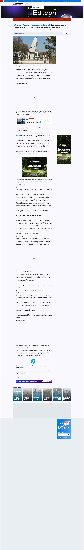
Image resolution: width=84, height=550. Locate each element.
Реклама (62, 3)
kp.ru (51, 370)
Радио (57, 3)
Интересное (21, 377)
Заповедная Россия (56, 19)
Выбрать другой (38, 7)
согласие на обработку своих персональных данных (63, 437)
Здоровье (46, 1)
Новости (19, 19)
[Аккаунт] (82, 1)
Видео (10, 1)
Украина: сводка (34, 19)
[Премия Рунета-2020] (27, 4)
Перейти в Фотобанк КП (25, 66)
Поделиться (67, 33)
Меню (1, 1)
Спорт (62, 1)
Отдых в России (49, 19)
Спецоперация (16, 1)
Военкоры (28, 19)
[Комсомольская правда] (18, 4)
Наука (58, 1)
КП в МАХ (39, 19)
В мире (37, 1)
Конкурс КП (43, 19)
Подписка (68, 3)
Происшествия (63, 19)
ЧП (18, 377)
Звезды (41, 1)
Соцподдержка (53, 1)
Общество (27, 1)
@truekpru (21, 367)
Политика (22, 1)
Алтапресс (38, 276)
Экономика (33, 1)
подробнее (39, 355)
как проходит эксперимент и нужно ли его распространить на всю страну (38, 121)
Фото (7, 1)
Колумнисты (67, 1)
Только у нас (24, 19)
